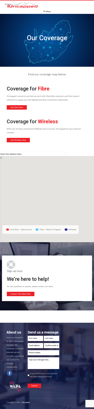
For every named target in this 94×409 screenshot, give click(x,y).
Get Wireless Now (18, 140)
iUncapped (26, 402)
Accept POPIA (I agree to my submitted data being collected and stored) (43, 375)
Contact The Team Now (21, 294)
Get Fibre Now (16, 107)
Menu (48, 12)
